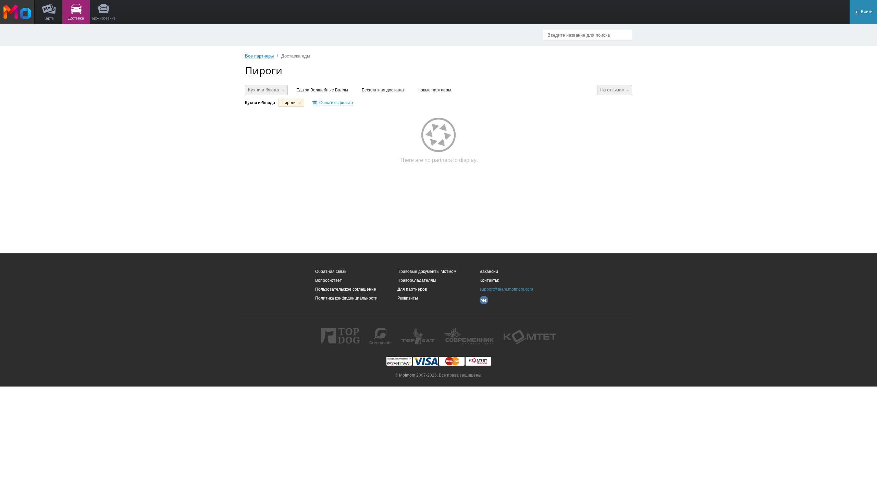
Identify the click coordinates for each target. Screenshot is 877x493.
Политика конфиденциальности (346, 298)
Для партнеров (412, 289)
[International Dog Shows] (340, 336)
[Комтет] (530, 336)
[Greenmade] (380, 336)
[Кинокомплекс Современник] (469, 336)
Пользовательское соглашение (345, 289)
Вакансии (489, 271)
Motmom (407, 375)
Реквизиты (407, 298)
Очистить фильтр (336, 102)
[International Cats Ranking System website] (418, 336)
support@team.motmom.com (506, 289)
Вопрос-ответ (328, 280)
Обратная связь (330, 271)
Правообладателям (416, 280)
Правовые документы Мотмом (426, 271)
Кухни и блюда (264, 89)
